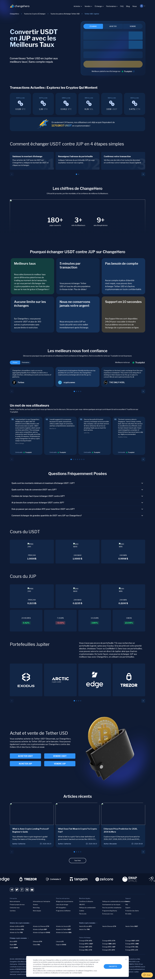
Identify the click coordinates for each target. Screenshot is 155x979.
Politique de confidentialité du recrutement (115, 901)
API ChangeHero (61, 907)
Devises (127, 901)
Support (127, 907)
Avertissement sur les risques (111, 904)
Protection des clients (132, 911)
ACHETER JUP (25, 764)
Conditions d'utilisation (86, 966)
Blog (128, 6)
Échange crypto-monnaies (18, 938)
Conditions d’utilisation (86, 901)
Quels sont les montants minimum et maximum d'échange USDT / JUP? (43, 483)
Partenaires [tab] (25, 362)
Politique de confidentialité (87, 907)
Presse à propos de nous (17, 904)
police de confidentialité (73, 973)
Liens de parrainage (62, 904)
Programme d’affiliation (63, 911)
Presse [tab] (15, 362)
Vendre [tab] (133, 26)
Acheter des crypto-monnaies (19, 923)
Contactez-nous (14, 907)
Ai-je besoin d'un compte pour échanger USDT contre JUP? (38, 502)
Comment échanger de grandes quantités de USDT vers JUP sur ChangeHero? (47, 515)
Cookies (81, 911)
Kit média (128, 914)
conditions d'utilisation (51, 973)
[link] (91, 14)
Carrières (12, 911)
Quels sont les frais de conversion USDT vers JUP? (34, 489)
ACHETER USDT (25, 756)
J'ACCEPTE (113, 966)
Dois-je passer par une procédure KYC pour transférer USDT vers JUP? (43, 509)
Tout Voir (77, 860)
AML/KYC (82, 904)
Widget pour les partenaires (64, 901)
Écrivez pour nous (107, 914)
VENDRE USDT (60, 756)
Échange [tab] (93, 26)
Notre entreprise (15, 901)
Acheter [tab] (113, 26)
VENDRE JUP (60, 764)
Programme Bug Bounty (109, 911)
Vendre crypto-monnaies (87, 923)
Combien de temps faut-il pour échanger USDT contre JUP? (38, 496)
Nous (134, 6)
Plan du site (82, 914)
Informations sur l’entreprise (41, 901)
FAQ (121, 6)
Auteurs (35, 904)
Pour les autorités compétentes (111, 907)
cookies (49, 971)
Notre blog (36, 907)
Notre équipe (37, 911)
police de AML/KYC (64, 966)
